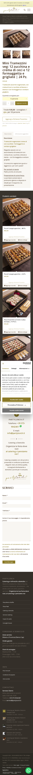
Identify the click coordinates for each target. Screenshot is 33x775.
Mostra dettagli (23, 240)
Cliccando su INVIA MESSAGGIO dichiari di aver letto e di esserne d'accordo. (16, 550)
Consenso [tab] (5, 368)
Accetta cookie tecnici (17, 410)
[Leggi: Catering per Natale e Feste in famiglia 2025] (4, 711)
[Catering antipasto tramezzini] (16, 38)
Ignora (24, 5)
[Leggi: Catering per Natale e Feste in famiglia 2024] (4, 718)
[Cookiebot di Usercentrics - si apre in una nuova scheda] (23, 363)
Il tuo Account (6, 670)
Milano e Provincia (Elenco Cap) (13, 637)
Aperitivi (20, 123)
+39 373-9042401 (15, 698)
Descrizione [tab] (7, 134)
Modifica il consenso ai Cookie (14, 767)
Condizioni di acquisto (9, 675)
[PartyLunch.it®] (13, 10)
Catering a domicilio (8, 610)
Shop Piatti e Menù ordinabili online (14, 16)
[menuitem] (23, 10)
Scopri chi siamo (7, 619)
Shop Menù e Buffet (8, 602)
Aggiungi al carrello (22, 103)
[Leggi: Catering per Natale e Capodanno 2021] (4, 738)
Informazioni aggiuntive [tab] (21, 134)
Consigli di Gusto (7, 623)
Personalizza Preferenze (15, 405)
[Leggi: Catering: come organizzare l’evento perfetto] (4, 726)
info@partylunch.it (16, 433)
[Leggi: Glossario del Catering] (4, 733)
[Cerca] (23, 10)
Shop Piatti (6, 606)
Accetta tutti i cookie (16, 399)
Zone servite (6, 679)
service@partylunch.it (14, 700)
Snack (24, 123)
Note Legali (16, 765)
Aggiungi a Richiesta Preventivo (16, 119)
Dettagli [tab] (13, 368)
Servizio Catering (7, 615)
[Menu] (28, 10)
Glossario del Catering (14, 733)
